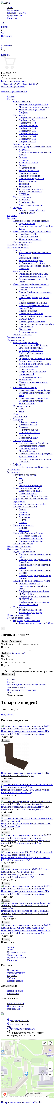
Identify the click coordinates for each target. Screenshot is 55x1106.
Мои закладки (14, 1008)
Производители (15, 991)
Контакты (12, 18)
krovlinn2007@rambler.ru (13, 86)
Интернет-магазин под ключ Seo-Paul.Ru (21, 1102)
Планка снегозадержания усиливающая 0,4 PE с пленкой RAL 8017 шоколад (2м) (25, 774)
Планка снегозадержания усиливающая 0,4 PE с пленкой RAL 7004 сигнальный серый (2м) (25, 808)
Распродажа (13, 10)
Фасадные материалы (18, 247)
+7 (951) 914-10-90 (10, 83)
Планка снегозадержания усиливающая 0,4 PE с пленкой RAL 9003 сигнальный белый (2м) (25, 732)
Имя (3, 656)
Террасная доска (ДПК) (18, 618)
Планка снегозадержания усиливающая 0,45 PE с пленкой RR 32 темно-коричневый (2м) (25, 841)
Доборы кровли (15, 981)
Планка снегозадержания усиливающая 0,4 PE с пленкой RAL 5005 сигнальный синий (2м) (25, 892)
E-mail (4, 662)
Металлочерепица (16, 973)
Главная (11, 679)
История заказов (15, 1006)
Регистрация (15, 641)
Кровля (10, 99)
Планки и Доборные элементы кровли (26, 684)
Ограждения (13, 472)
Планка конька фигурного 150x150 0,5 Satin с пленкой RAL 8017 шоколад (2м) (24, 875)
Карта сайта (13, 993)
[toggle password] (30, 650)
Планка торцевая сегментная (21, 690)
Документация (14, 15)
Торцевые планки (16, 687)
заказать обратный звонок (14, 91)
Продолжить (7, 674)
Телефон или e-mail (10, 644)
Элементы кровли (16, 340)
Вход (4, 641)
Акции (10, 947)
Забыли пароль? (17, 653)
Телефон (5, 659)
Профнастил (13, 970)
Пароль (5, 647)
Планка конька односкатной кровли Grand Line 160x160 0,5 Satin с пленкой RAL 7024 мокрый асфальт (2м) (25, 913)
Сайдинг (11, 978)
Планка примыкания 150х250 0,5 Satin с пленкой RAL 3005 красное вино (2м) (25, 858)
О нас (10, 7)
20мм (9, 692)
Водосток (12, 218)
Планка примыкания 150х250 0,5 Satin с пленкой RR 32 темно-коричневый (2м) (25, 791)
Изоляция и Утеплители (19, 549)
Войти (5, 653)
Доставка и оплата (16, 12)
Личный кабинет (15, 1003)
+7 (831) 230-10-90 (29, 83)
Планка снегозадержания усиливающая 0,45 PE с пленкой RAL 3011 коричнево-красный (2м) (25, 931)
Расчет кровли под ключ (13, 81)
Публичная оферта (16, 957)
